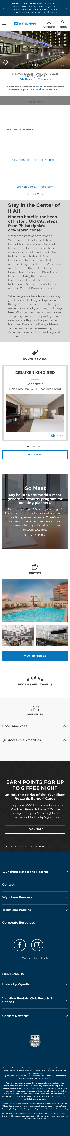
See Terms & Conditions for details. (26, 846)
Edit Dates (26, 79)
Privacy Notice (44, 1079)
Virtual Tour (35, 194)
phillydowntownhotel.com (35, 186)
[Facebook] (20, 945)
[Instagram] (37, 945)
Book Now (35, 454)
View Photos (35, 656)
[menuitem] (4, 23)
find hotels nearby (50, 89)
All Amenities (21, 159)
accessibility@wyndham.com (34, 1088)
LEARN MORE (35, 829)
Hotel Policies (45, 159)
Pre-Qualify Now (47, 12)
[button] (3, 8)
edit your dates (26, 89)
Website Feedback (35, 958)
